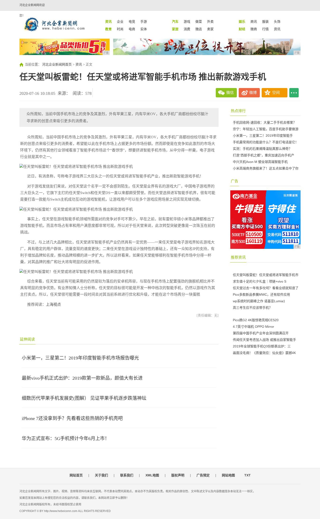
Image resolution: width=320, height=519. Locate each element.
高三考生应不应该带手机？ (252, 307)
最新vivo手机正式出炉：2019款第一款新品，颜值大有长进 (82, 378)
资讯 (277, 29)
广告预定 (203, 475)
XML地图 (152, 475)
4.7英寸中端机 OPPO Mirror (253, 326)
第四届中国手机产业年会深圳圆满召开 (261, 333)
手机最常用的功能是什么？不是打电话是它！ (265, 142)
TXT (247, 475)
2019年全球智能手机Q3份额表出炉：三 (262, 346)
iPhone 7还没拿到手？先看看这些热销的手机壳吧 (72, 418)
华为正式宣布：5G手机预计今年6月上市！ (65, 438)
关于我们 (101, 475)
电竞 (132, 21)
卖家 (210, 29)
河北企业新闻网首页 (57, 64)
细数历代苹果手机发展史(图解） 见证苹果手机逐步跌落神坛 (84, 398)
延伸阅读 (27, 339)
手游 (143, 21)
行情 (265, 29)
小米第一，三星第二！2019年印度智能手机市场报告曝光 (80, 358)
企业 (120, 21)
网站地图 (228, 475)
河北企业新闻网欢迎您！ (32, 10)
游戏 (187, 21)
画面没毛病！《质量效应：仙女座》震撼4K (264, 353)
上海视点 (53, 304)
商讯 (253, 21)
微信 (230, 93)
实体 (143, 29)
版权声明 (177, 475)
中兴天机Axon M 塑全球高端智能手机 (260, 162)
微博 (253, 93)
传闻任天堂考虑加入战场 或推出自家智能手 (264, 340)
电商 (132, 29)
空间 (276, 93)
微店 (198, 29)
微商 (253, 29)
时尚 (120, 29)
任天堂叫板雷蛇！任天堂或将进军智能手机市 (265, 275)
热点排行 (238, 111)
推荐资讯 (238, 257)
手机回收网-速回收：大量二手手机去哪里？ (264, 122)
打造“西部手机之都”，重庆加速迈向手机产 (263, 155)
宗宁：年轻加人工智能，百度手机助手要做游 (265, 129)
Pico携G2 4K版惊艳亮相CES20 (256, 320)
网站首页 (76, 475)
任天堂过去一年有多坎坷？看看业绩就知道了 (265, 288)
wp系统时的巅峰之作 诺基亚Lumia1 (259, 301)
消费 (187, 29)
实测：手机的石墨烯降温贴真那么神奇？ (262, 149)
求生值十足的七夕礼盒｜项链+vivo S (259, 281)
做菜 (198, 21)
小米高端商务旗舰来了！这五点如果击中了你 (265, 168)
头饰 (277, 21)
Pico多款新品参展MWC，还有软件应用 (261, 294)
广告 (234, 181)
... (294, 92)
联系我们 (126, 475)
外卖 (210, 21)
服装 (265, 21)
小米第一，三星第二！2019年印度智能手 (263, 135)
